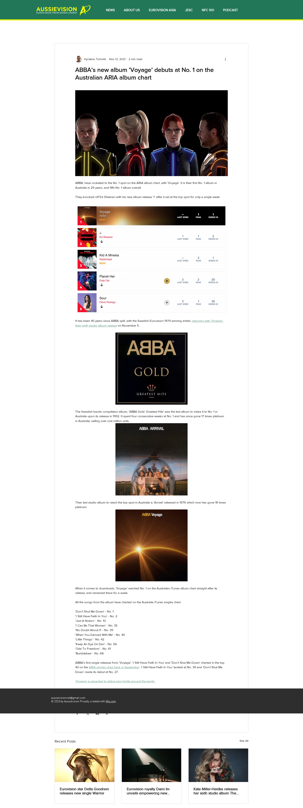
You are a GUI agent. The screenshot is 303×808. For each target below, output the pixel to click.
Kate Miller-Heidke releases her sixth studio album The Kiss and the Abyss (216, 791)
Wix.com (111, 701)
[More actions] (225, 59)
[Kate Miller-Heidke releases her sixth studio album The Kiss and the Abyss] (218, 765)
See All (244, 740)
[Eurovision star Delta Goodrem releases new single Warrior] (84, 765)
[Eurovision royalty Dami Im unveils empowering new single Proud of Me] (151, 765)
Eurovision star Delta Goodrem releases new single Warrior (84, 791)
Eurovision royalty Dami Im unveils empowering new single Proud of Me (148, 791)
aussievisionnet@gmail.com (68, 698)
